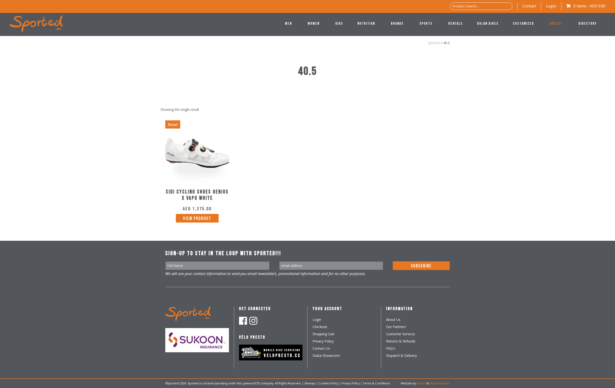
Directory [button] (587, 23)
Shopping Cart (323, 334)
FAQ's (390, 348)
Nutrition (366, 23)
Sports (425, 23)
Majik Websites (440, 383)
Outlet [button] (556, 23)
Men (288, 23)
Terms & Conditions (376, 383)
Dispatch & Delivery (401, 355)
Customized (523, 23)
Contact (529, 6)
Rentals (455, 23)
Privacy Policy (323, 341)
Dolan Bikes (487, 23)
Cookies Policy (328, 383)
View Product (197, 218)
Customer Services (400, 334)
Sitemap (309, 383)
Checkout (320, 326)
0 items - (589, 6)
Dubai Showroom (326, 355)
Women (314, 23)
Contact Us (321, 348)
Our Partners (396, 326)
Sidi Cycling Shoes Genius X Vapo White (197, 195)
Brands (397, 23)
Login (551, 6)
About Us (393, 319)
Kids (339, 23)
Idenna (421, 383)
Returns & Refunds (400, 341)
